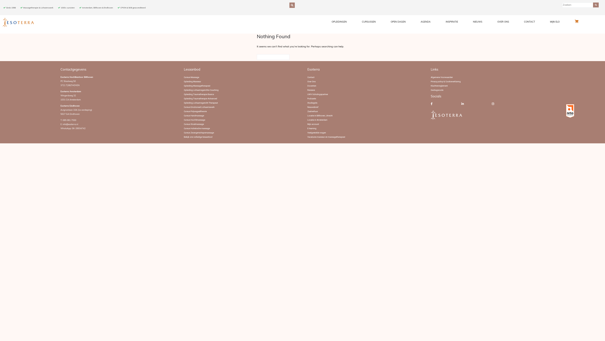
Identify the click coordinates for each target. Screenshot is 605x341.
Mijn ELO (555, 22)
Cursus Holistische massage (197, 128)
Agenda (426, 22)
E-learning (311, 128)
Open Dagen (398, 22)
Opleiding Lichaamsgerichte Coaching (201, 90)
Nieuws (477, 22)
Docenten (311, 86)
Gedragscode (437, 90)
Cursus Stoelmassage (194, 124)
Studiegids (312, 103)
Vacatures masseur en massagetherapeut (326, 137)
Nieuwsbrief (312, 107)
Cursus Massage (191, 77)
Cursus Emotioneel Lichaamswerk (199, 107)
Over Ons (503, 22)
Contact (529, 22)
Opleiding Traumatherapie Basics (199, 94)
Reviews (311, 90)
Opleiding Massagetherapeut (197, 86)
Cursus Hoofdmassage (194, 120)
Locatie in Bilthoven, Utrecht (320, 115)
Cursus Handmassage (194, 115)
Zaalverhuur (312, 111)
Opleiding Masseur (192, 81)
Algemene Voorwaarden (442, 77)
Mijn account (313, 124)
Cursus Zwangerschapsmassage (199, 133)
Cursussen (369, 22)
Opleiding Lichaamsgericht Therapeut (201, 103)
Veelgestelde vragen (316, 133)
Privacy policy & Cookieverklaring (446, 81)
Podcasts (311, 98)
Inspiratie (452, 22)
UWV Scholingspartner (317, 94)
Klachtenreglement (439, 86)
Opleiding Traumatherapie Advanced (200, 98)
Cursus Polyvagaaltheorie (195, 111)
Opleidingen (339, 22)
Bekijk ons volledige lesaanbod (198, 137)
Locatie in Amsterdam (317, 120)
